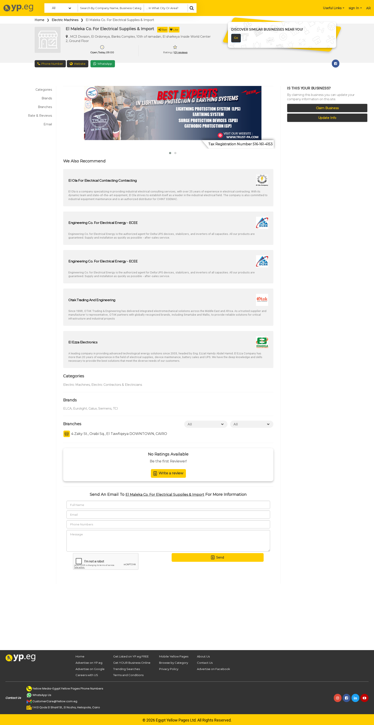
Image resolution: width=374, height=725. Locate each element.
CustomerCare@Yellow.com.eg (54, 701)
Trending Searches (126, 669)
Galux (93, 408)
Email (48, 124)
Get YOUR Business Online (131, 662)
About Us (203, 656)
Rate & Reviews (40, 116)
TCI (115, 408)
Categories (43, 90)
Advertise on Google (90, 669)
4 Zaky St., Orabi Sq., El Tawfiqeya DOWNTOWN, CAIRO (118, 434)
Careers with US (87, 675)
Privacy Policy (168, 669)
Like (175, 29)
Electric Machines (65, 20)
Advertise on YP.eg (89, 662)
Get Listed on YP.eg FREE (131, 656)
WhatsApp (104, 63)
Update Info (327, 118)
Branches (45, 107)
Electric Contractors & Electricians (116, 385)
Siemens (104, 408)
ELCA (67, 408)
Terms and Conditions (128, 675)
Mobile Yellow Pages (173, 656)
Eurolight (80, 408)
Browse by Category (173, 662)
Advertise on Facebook (213, 669)
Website (79, 63)
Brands (47, 98)
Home (39, 20)
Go (236, 37)
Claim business (327, 108)
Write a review (171, 473)
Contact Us (205, 662)
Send (220, 557)
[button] (170, 153)
